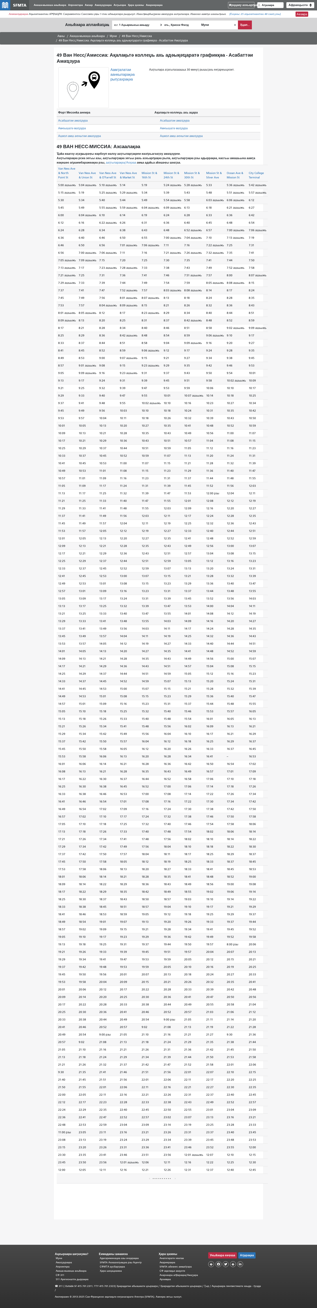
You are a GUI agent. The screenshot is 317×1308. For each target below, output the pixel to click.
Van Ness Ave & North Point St (66, 173)
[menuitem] (50, 5)
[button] (300, 5)
